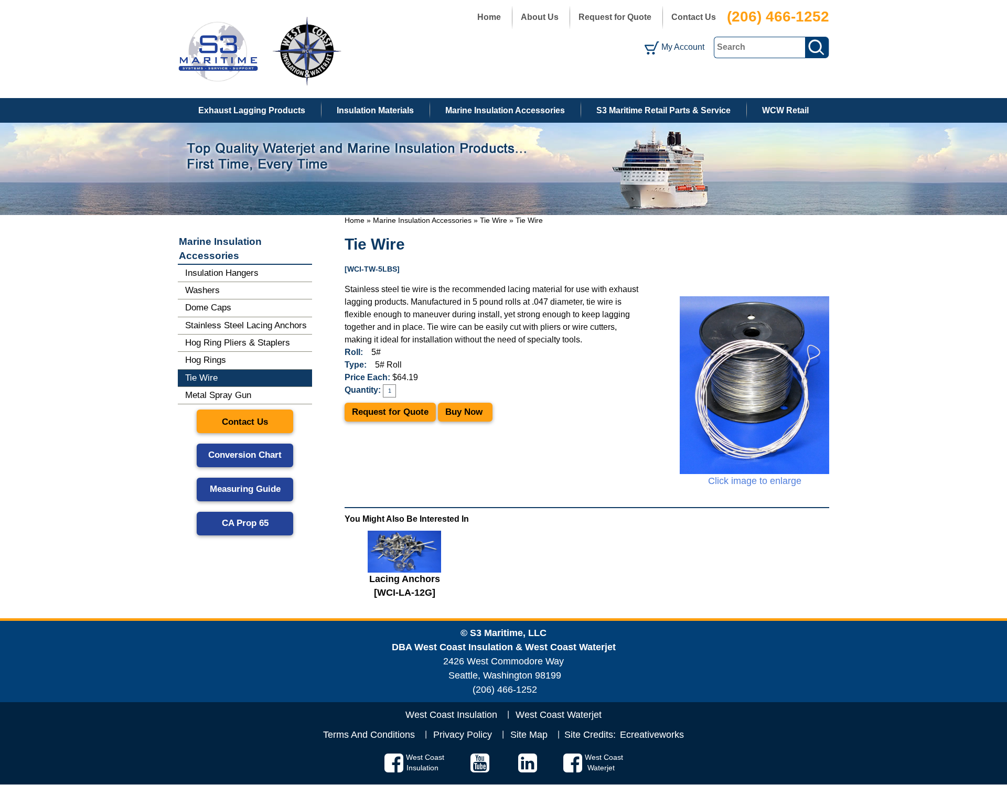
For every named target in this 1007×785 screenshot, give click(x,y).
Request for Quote (615, 17)
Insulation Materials (375, 110)
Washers (202, 290)
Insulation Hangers (222, 273)
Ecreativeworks (652, 734)
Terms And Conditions (369, 734)
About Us (540, 17)
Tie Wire (493, 220)
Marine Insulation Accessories (505, 110)
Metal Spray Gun (218, 395)
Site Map (529, 734)
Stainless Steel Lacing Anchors (246, 325)
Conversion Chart (245, 455)
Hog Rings (205, 360)
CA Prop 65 (245, 523)
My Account (682, 46)
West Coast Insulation (451, 714)
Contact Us (693, 17)
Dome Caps (208, 308)
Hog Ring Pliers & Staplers (237, 343)
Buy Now (465, 412)
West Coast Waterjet (559, 714)
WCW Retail (785, 110)
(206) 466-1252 (778, 16)
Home (489, 17)
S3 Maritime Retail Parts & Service (663, 110)
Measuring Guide (245, 489)
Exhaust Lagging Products (251, 110)
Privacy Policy (462, 734)
